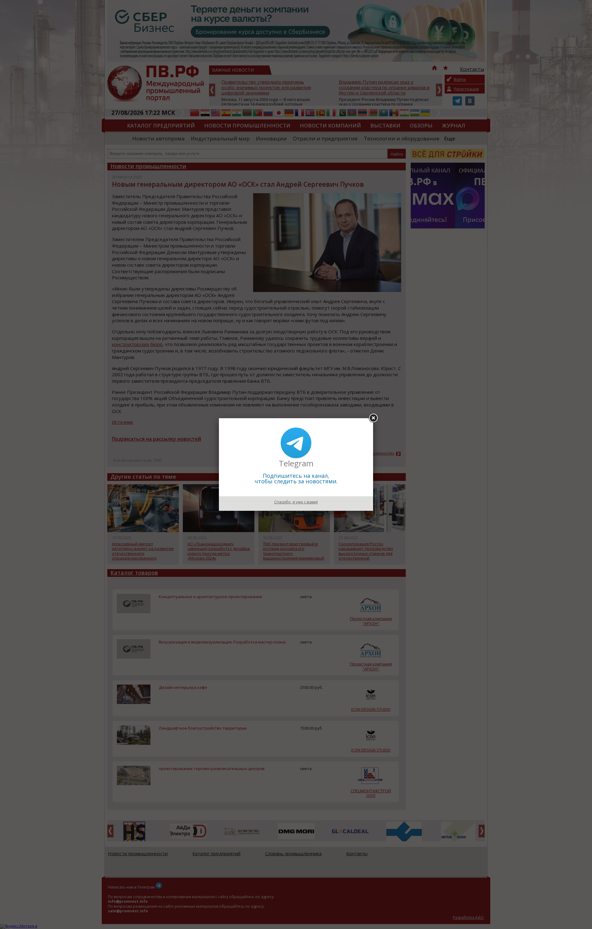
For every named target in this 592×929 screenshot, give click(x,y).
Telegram (296, 463)
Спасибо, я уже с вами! (296, 502)
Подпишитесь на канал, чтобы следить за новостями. (296, 478)
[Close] (373, 418)
